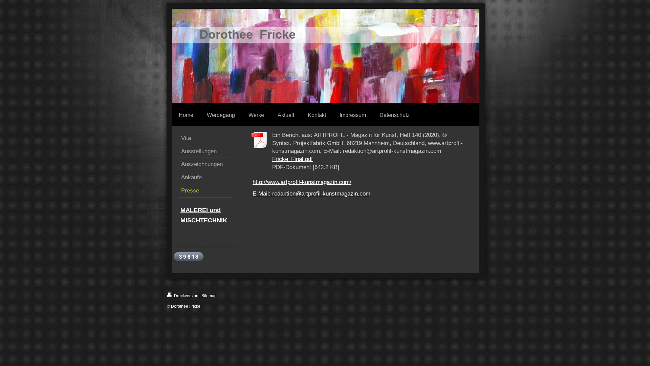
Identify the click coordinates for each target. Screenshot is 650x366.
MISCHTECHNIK (203, 220)
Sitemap (209, 295)
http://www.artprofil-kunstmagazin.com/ (302, 182)
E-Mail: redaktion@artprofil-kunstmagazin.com (311, 193)
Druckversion (185, 295)
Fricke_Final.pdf (292, 159)
